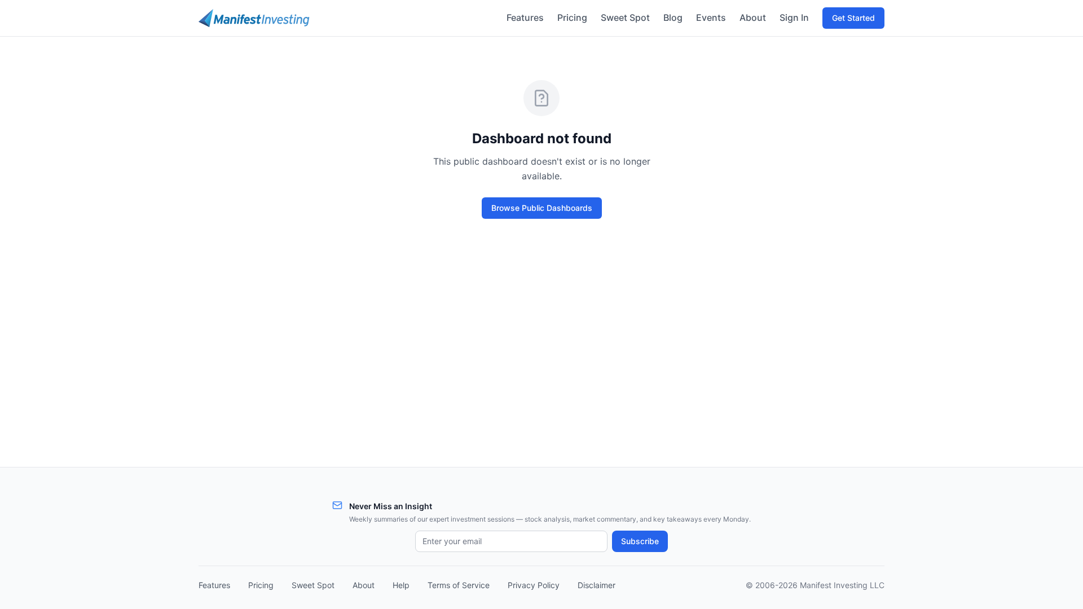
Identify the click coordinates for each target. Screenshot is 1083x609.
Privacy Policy (534, 585)
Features (525, 17)
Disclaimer (596, 585)
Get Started (853, 18)
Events (711, 17)
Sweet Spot (625, 17)
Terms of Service (459, 585)
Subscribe (640, 541)
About (752, 17)
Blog (673, 17)
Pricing (572, 17)
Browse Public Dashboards (541, 208)
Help (401, 585)
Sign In (794, 17)
